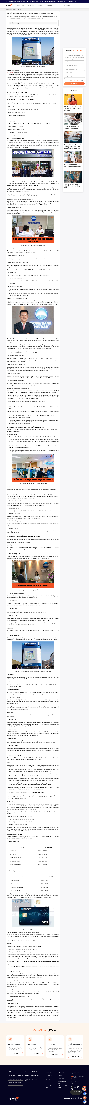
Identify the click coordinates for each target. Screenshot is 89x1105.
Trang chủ (8, 9)
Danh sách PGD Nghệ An (31, 1075)
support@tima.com (76, 1076)
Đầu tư (40, 5)
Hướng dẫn (61, 1078)
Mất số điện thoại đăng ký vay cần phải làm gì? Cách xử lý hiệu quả (72, 166)
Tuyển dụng (49, 5)
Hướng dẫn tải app (72, 1)
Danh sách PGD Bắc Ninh (31, 1072)
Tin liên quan (73, 90)
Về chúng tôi (20, 5)
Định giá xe (67, 5)
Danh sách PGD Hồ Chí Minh (15, 1083)
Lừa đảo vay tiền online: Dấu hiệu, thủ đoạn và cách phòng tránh (72, 186)
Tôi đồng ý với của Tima (74, 80)
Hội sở (10, 1072)
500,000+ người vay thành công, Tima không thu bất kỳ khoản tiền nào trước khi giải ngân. (74, 57)
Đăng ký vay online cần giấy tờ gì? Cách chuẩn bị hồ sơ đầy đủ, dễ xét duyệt (72, 108)
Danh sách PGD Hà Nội (15, 1079)
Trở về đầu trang (76, 1091)
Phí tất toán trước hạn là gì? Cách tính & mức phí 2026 (71, 127)
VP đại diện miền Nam (15, 1075)
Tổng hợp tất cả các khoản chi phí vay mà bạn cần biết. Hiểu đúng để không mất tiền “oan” (72, 146)
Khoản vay (31, 5)
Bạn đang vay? (74, 52)
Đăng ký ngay (15, 1054)
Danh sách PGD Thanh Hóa (31, 1079)
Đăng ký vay (74, 83)
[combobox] (74, 69)
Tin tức (58, 5)
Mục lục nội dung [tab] (14, 23)
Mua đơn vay (49, 1080)
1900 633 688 (75, 1078)
